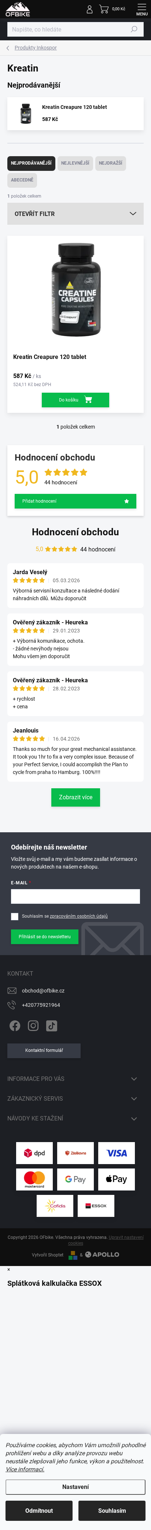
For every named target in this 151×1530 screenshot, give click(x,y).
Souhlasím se (65, 916)
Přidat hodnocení (39, 501)
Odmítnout (39, 1510)
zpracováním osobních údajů (79, 916)
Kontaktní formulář (44, 1050)
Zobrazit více (75, 797)
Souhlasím (112, 1510)
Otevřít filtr (35, 213)
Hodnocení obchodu (75, 531)
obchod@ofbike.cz (43, 991)
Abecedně (22, 180)
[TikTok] (50, 1024)
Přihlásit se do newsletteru (45, 936)
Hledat (134, 29)
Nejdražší (110, 163)
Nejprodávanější (31, 163)
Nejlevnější (75, 163)
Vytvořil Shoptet (47, 1255)
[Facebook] (13, 1024)
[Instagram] (32, 1024)
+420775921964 (41, 1005)
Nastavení (75, 1486)
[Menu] (142, 9)
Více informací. (24, 1469)
